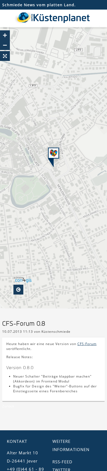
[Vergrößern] (5, 35)
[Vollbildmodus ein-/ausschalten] (5, 56)
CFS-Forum (87, 344)
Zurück (8, 406)
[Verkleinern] (5, 45)
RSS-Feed (62, 461)
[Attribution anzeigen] (18, 290)
